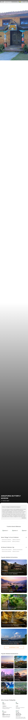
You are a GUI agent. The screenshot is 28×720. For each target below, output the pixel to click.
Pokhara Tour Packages (17, 549)
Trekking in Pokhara (16, 539)
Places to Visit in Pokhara (7, 549)
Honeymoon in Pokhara (6, 539)
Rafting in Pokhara (15, 541)
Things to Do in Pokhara (6, 551)
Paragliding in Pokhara (6, 541)
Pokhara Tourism (15, 551)
